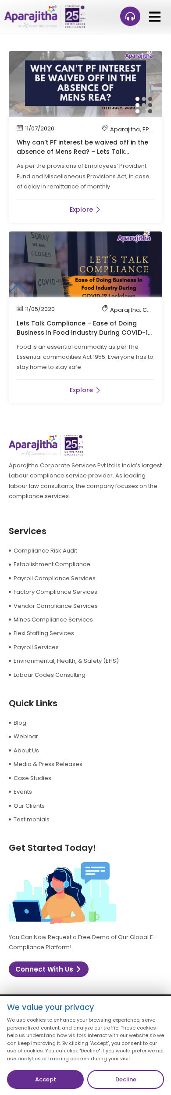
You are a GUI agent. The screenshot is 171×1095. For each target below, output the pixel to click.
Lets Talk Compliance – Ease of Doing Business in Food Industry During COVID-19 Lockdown (84, 332)
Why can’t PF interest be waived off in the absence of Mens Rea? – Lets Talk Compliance (82, 151)
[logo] (45, 17)
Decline (125, 1079)
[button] (154, 16)
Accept (45, 1079)
